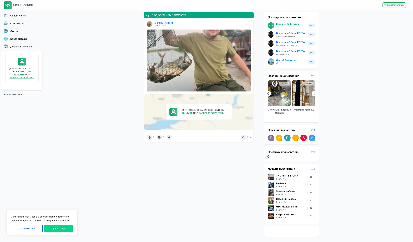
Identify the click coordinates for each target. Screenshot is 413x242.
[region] (41, 222)
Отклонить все (27, 228)
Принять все (58, 228)
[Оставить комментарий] (159, 137)
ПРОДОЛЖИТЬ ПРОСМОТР (169, 15)
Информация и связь (12, 94)
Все (313, 75)
